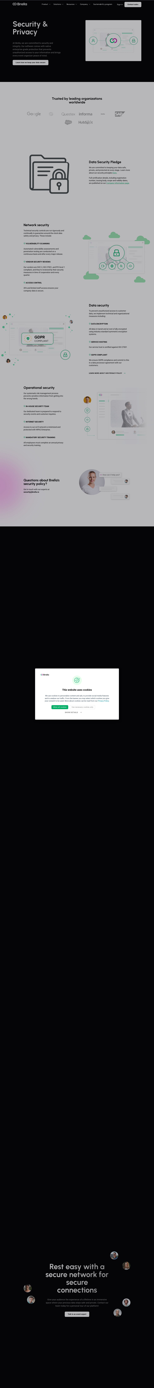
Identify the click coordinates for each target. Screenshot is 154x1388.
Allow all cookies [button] (60, 707)
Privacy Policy (103, 701)
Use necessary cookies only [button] (82, 707)
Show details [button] (71, 712)
